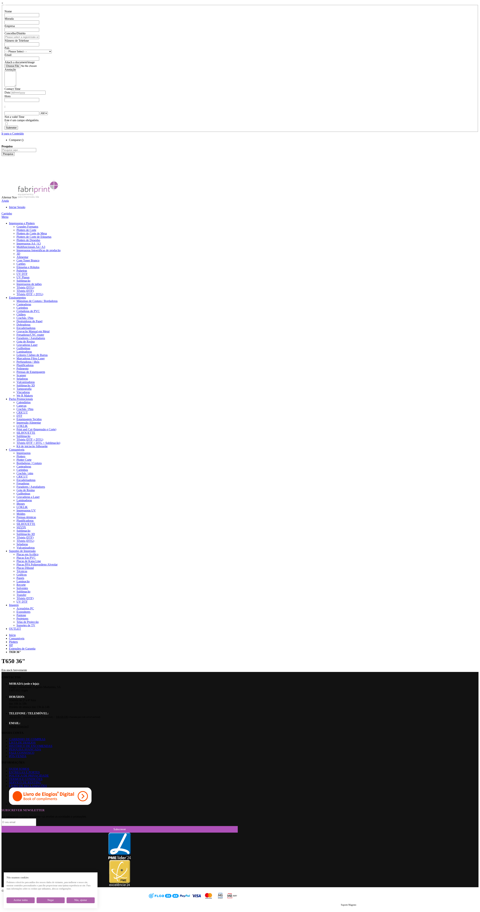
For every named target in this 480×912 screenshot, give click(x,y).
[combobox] (19, 150)
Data (7, 92)
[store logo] (38, 197)
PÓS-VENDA (17, 756)
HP (11, 645)
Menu (5, 216)
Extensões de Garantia (22, 648)
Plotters (13, 641)
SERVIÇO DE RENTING (25, 782)
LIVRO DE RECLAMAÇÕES (28, 785)
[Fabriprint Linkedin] (5, 164)
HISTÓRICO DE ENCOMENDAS (30, 746)
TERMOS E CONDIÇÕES (25, 779)
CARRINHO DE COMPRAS (27, 739)
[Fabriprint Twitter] (5, 171)
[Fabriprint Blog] (5, 177)
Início (12, 635)
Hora (7, 96)
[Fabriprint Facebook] (5, 157)
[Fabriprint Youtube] (5, 161)
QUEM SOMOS (19, 768)
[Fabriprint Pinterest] (5, 174)
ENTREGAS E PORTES (24, 772)
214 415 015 (15, 717)
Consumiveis (16, 638)
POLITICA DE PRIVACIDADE (29, 775)
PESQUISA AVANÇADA (25, 749)
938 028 (62, 717)
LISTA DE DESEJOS (22, 742)
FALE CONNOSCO (21, 752)
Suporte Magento (348, 905)
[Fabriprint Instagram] (5, 167)
